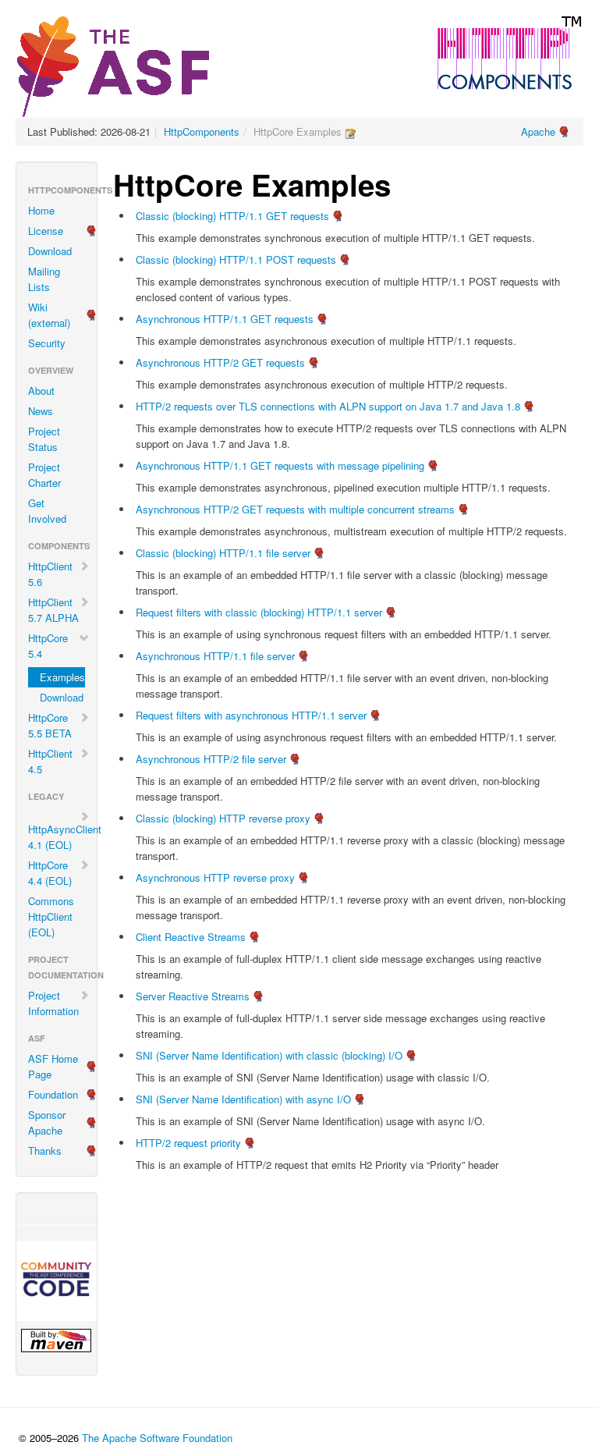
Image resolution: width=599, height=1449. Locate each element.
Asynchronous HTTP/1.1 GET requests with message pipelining (280, 465)
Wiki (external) (49, 315)
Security (47, 343)
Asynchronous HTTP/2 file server (211, 758)
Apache (538, 131)
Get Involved (47, 510)
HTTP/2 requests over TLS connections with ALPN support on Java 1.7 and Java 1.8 (328, 406)
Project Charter (44, 475)
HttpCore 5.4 (48, 645)
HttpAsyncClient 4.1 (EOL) (62, 837)
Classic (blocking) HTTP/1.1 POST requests (236, 259)
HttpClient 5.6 (50, 574)
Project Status (44, 439)
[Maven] (56, 1340)
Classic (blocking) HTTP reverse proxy (223, 818)
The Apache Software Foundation (157, 1437)
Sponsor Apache (47, 1122)
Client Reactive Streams (191, 936)
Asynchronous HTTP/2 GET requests (220, 362)
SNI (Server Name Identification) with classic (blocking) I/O (269, 1055)
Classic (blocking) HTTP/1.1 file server (223, 552)
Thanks (45, 1150)
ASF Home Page (53, 1066)
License (45, 230)
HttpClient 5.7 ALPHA (53, 610)
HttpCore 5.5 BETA (50, 725)
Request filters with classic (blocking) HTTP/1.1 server (259, 612)
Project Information (53, 1003)
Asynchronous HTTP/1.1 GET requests (225, 318)
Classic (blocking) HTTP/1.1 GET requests (232, 215)
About (41, 390)
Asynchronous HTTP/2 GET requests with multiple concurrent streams (295, 509)
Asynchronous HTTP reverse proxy (215, 877)
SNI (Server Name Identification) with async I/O (243, 1099)
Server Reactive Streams (193, 996)
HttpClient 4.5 (50, 761)
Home (41, 210)
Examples (62, 676)
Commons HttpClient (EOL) (51, 916)
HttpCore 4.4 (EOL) (50, 873)
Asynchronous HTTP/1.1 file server (215, 655)
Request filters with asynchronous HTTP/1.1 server (251, 715)
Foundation (53, 1094)
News (40, 410)
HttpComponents (201, 131)
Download (50, 250)
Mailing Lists (44, 279)
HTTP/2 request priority (188, 1142)
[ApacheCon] (56, 1281)
